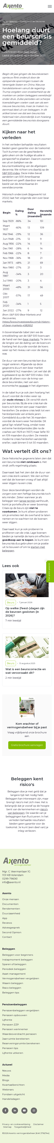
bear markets (31, 339)
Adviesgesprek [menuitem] (11, 927)
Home (5, 21)
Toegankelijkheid (22, 1127)
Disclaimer (38, 1124)
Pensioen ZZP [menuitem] (10, 1024)
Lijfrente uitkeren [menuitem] (12, 1053)
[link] (13, 6)
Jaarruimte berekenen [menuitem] (15, 1038)
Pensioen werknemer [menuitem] (15, 1029)
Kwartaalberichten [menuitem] (13, 1084)
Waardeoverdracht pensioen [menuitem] (19, 1034)
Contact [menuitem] (7, 937)
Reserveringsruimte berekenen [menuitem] (21, 1043)
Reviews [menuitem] (7, 922)
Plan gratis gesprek (49, 572)
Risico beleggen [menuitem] (11, 987)
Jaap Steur (30, 52)
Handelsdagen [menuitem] (11, 1099)
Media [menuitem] (5, 1075)
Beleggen (13, 21)
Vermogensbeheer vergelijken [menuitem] (20, 978)
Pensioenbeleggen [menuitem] (14, 1004)
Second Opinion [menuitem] (11, 932)
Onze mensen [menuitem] (10, 899)
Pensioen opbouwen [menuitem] (14, 1015)
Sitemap (7, 1127)
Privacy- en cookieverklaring (16, 1124)
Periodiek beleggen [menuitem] (14, 969)
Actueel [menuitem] (7, 1064)
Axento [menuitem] (6, 893)
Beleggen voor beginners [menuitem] (17, 954)
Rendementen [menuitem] (11, 908)
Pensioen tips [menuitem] (10, 1048)
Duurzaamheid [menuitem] (11, 913)
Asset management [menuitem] (14, 973)
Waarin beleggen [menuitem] (12, 983)
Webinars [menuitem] (8, 1089)
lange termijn (27, 501)
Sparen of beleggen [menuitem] (14, 964)
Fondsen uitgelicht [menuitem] (13, 1094)
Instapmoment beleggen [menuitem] (17, 959)
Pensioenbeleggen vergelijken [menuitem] (20, 1010)
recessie (23, 385)
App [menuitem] (4, 918)
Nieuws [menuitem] (6, 1070)
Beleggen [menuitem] (8, 948)
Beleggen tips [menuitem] (10, 992)
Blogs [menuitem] (5, 1080)
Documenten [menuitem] (10, 904)
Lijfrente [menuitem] (7, 1019)
